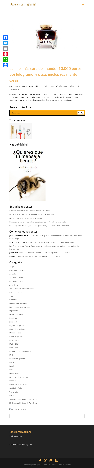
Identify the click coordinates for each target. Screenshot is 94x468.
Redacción (16, 86)
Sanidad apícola (15, 388)
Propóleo (12, 381)
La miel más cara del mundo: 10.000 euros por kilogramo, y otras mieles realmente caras (45, 74)
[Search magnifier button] (82, 113)
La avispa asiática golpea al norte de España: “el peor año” (31, 214)
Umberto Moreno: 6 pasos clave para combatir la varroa (49, 252)
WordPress (66, 465)
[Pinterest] (5, 54)
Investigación (14, 318)
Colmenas (13, 300)
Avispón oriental (15, 292)
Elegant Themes (40, 465)
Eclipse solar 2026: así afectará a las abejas (26, 218)
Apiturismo (13, 285)
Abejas (12, 266)
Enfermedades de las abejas (20, 307)
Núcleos (12, 362)
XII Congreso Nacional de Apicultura (23, 403)
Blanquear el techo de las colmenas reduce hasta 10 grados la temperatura (38, 222)
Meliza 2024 (14, 340)
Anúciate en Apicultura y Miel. (21, 444)
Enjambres (13, 311)
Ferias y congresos (16, 314)
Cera (11, 296)
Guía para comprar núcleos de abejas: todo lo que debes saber (50, 242)
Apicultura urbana (16, 281)
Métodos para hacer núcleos (20, 351)
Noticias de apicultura (17, 359)
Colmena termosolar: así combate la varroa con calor (29, 211)
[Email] (5, 48)
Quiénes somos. (15, 436)
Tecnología (13, 392)
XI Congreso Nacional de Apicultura (23, 399)
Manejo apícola (15, 333)
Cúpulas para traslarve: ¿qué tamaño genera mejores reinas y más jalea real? (39, 225)
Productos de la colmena (66, 86)
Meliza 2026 (14, 348)
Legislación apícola (16, 325)
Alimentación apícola (17, 270)
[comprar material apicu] (20, 138)
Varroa (11, 395)
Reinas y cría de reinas (18, 384)
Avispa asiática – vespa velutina (21, 289)
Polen (11, 370)
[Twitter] (5, 43)
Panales (12, 366)
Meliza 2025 (14, 344)
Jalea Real (13, 322)
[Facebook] (5, 37)
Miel (54, 86)
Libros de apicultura (17, 329)
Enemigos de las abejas (18, 303)
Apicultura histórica (17, 277)
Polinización (14, 373)
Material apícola (15, 336)
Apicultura (48, 86)
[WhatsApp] (5, 59)
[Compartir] (5, 65)
